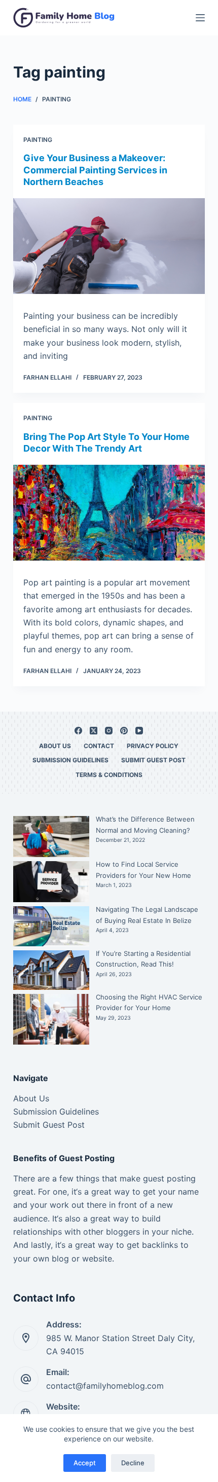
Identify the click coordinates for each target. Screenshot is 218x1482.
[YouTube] (139, 730)
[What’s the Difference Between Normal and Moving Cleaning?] (51, 836)
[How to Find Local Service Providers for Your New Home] (51, 881)
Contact (99, 746)
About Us (55, 746)
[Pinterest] (124, 730)
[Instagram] (109, 730)
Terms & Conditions (109, 775)
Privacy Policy (152, 746)
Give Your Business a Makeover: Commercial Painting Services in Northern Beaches (95, 170)
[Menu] (200, 17)
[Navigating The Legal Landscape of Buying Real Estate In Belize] (51, 926)
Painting (37, 139)
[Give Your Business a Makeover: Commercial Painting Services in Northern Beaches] (109, 246)
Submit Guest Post (153, 760)
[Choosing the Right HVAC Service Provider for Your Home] (51, 1019)
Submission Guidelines (70, 760)
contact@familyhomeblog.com (105, 1386)
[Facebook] (78, 730)
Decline (132, 1463)
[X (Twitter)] (93, 730)
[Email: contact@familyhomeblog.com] (26, 1379)
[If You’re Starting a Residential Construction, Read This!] (51, 970)
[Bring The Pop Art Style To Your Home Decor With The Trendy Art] (109, 513)
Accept (85, 1463)
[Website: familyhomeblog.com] (26, 1413)
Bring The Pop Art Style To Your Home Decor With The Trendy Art (106, 442)
